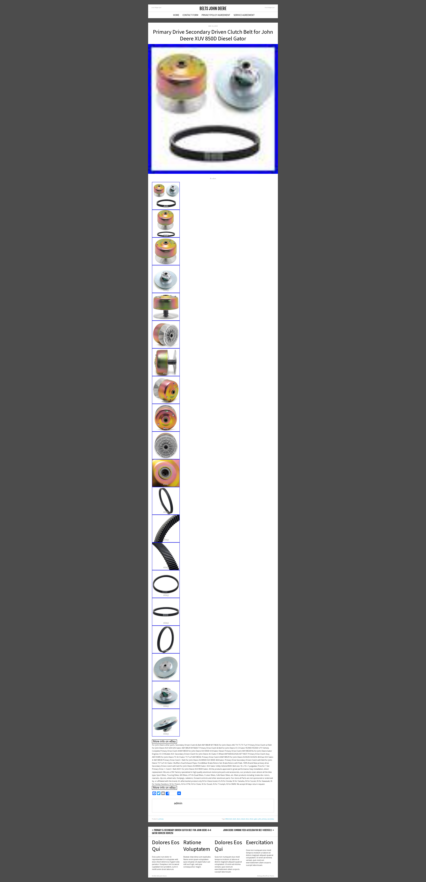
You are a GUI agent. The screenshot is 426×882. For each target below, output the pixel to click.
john (259, 819)
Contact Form (190, 15)
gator (256, 819)
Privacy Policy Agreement (216, 15)
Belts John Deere (213, 8)
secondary (270, 819)
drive (247, 819)
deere (239, 819)
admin (214, 178)
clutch (234, 819)
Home (176, 15)
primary (161, 819)
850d (227, 819)
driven (251, 819)
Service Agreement (244, 15)
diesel (243, 819)
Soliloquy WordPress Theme (265, 876)
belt (230, 819)
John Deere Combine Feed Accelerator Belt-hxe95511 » (248, 830)
